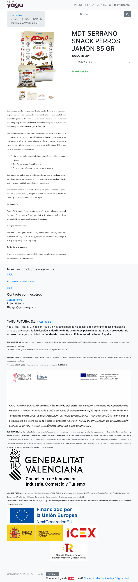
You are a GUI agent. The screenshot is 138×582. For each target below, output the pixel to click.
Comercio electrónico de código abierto (107, 578)
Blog (9, 287)
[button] (11, 66)
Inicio (10, 274)
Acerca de (45, 321)
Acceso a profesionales (20, 281)
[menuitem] (78, 4)
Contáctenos (14, 299)
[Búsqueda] (127, 14)
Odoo (71, 578)
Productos (16, 15)
